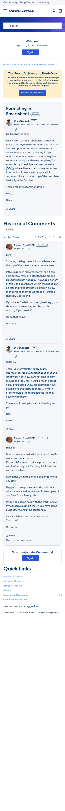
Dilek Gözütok (21, 121)
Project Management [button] (48, 612)
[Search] (54, 11)
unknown (54, 124)
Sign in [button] (30, 52)
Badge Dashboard (12, 585)
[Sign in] (60, 11)
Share (10, 209)
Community (10, 2)
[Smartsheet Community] (21, 11)
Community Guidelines (15, 599)
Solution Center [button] (26, 612)
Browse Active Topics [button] (32, 92)
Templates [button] (9, 612)
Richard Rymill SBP (24, 245)
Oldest (16, 237)
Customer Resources (14, 581)
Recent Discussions (13, 576)
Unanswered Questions (32, 595)
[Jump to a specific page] (59, 237)
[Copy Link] (16, 129)
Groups (7, 590)
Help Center (27, 2)
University (43, 2)
